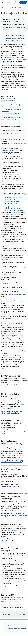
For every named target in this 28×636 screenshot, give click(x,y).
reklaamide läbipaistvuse (19, 294)
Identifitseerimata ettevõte (11, 201)
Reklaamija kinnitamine (15, 7)
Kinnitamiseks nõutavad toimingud (12, 103)
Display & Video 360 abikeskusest (14, 40)
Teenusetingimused (22, 628)
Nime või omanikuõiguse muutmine (12, 117)
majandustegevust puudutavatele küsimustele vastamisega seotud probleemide (14, 515)
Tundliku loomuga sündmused (12, 208)
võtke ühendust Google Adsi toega (11, 601)
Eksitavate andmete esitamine (12, 197)
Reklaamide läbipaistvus (9, 119)
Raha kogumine (8, 206)
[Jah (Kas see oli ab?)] (19, 614)
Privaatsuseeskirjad (12, 628)
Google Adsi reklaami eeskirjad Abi (10, 2)
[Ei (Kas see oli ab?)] (24, 614)
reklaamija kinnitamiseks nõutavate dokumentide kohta (13, 432)
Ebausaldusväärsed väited (11, 199)
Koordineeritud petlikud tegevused (13, 210)
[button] (2, 2)
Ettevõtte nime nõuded (10, 204)
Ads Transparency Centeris (8, 59)
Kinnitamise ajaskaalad (8, 100)
